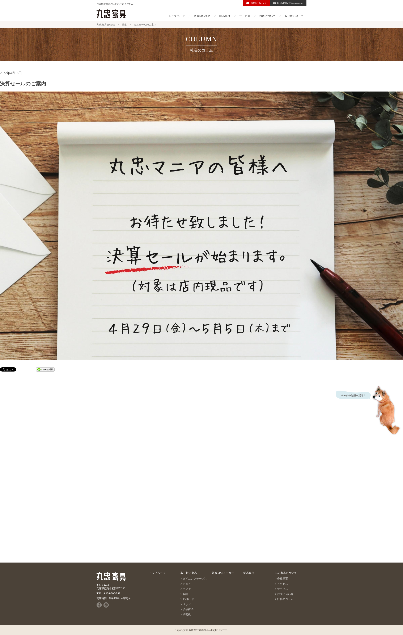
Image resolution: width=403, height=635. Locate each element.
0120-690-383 (290, 3)
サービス (244, 16)
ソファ (187, 588)
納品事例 (224, 16)
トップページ (177, 16)
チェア (187, 583)
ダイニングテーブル (195, 578)
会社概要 (282, 578)
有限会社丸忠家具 (199, 630)
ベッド (187, 604)
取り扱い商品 (202, 16)
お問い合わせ (258, 3)
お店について (267, 16)
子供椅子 (188, 609)
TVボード (188, 599)
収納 (185, 594)
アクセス (282, 583)
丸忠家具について (286, 572)
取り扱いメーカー (295, 16)
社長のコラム (285, 599)
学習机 (187, 614)
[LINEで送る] (45, 369)
